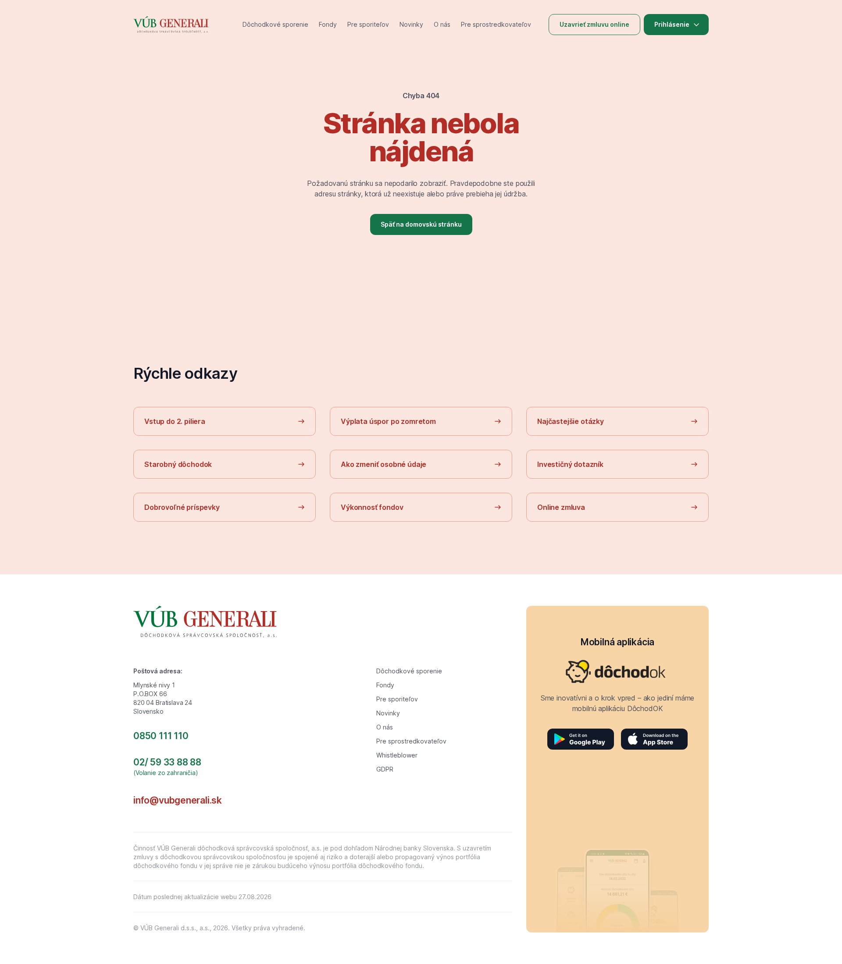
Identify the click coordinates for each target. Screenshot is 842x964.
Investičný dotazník (570, 464)
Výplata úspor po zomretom (388, 421)
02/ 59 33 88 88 (167, 762)
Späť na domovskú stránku (421, 224)
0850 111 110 (160, 735)
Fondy (328, 24)
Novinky (411, 24)
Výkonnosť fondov (372, 507)
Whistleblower (396, 755)
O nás (442, 24)
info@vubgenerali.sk (177, 800)
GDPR (384, 769)
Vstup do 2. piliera (174, 421)
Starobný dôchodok (178, 464)
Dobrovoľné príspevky (182, 507)
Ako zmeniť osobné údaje (383, 464)
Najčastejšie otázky (570, 421)
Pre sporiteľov (368, 24)
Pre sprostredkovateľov (496, 24)
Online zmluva (561, 507)
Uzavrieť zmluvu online (594, 24)
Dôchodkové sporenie (275, 24)
